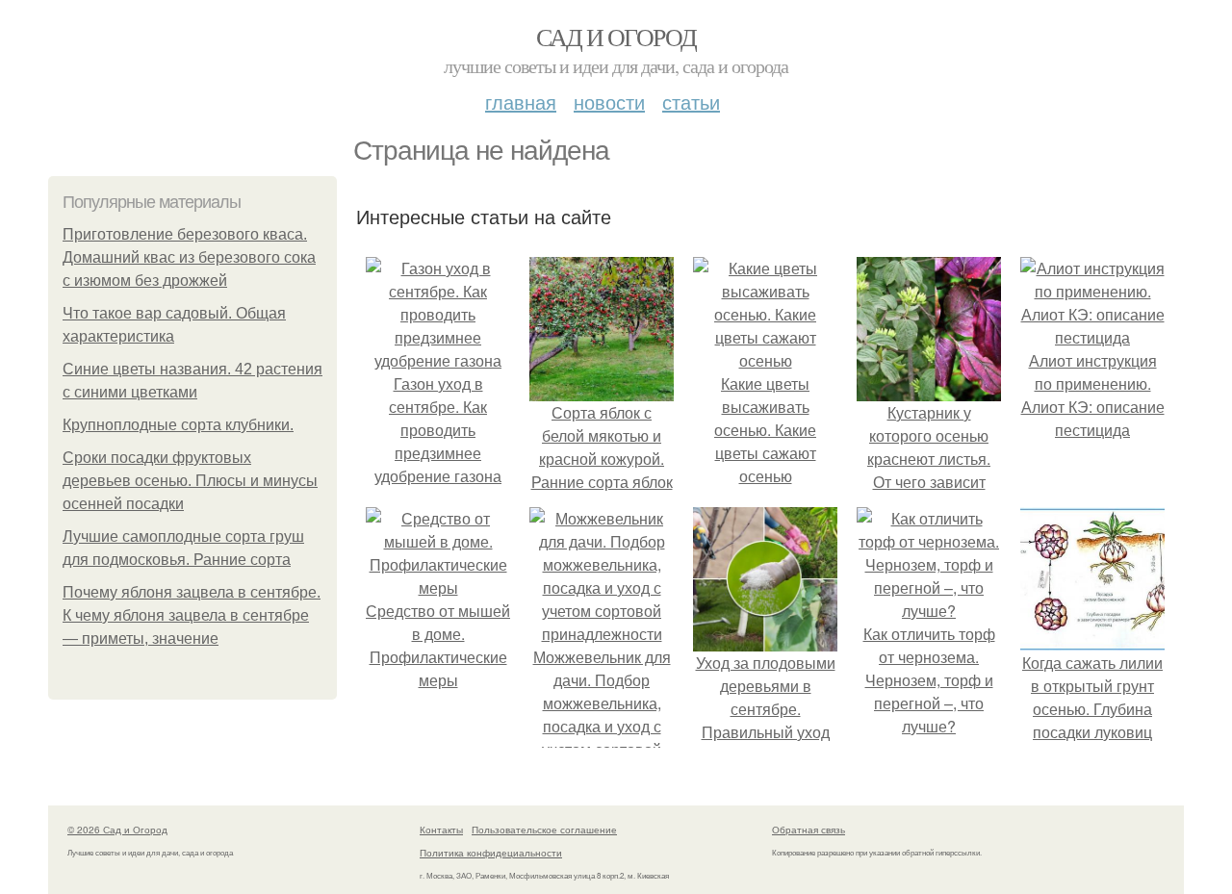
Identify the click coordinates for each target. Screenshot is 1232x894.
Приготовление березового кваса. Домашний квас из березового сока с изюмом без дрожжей (189, 257)
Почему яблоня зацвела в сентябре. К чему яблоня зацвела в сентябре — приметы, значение (192, 615)
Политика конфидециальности (491, 852)
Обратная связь (808, 829)
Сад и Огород (616, 36)
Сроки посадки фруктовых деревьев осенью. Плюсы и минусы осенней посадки (190, 480)
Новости (609, 101)
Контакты (441, 829)
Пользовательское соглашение (544, 829)
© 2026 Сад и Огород (117, 829)
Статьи (691, 101)
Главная (520, 101)
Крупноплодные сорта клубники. (178, 425)
